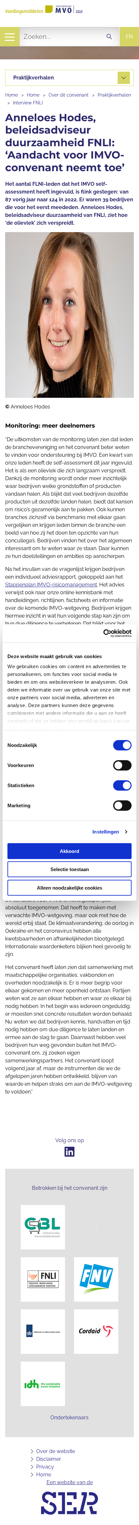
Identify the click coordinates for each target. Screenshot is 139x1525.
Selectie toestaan (69, 869)
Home (11, 95)
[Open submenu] (124, 78)
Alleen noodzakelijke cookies (69, 887)
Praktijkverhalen (114, 95)
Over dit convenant (68, 95)
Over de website (55, 1451)
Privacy (45, 1467)
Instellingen (105, 831)
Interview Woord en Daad (47, 77)
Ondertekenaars (69, 1417)
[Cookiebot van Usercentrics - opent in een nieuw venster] (103, 633)
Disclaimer (48, 1459)
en (129, 36)
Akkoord (69, 851)
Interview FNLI (28, 102)
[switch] (122, 765)
